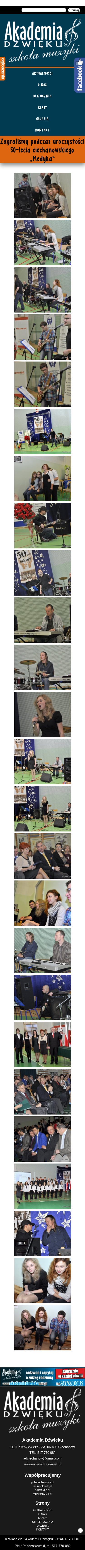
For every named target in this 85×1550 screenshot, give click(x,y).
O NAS (42, 85)
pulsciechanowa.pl (42, 1482)
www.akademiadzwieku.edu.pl (42, 1464)
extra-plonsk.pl (43, 1486)
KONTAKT (42, 130)
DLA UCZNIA (43, 96)
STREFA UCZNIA (42, 1521)
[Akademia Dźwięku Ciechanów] (42, 40)
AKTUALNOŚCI (42, 73)
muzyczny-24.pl (42, 1494)
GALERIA (42, 119)
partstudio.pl (42, 1490)
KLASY (42, 107)
